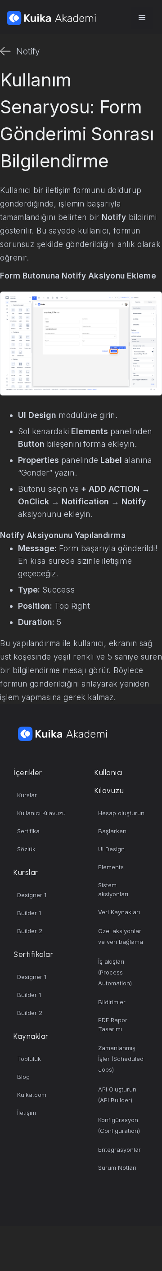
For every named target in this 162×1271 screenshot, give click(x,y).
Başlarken (112, 831)
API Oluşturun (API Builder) (117, 1095)
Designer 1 (31, 894)
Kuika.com (31, 1094)
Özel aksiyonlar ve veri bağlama (120, 936)
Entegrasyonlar (119, 1149)
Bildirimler (112, 1002)
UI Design (111, 849)
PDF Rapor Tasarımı (112, 1024)
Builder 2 (29, 930)
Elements (111, 867)
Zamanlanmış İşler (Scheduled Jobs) (121, 1058)
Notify (28, 51)
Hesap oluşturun (121, 813)
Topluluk (29, 1058)
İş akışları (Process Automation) (115, 972)
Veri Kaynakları (119, 912)
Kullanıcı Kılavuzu (41, 813)
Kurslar (27, 795)
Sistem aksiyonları (113, 889)
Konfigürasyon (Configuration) (119, 1125)
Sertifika (28, 831)
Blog (23, 1076)
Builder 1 (29, 912)
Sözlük (26, 849)
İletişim (26, 1112)
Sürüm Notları (117, 1167)
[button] (142, 18)
